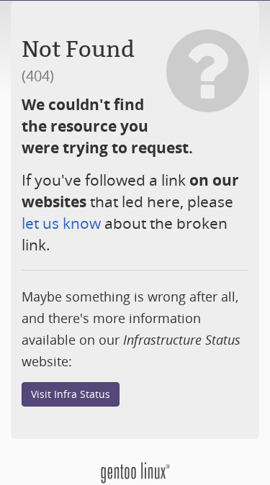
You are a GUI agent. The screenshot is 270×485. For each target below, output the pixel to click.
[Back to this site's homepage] (135, 472)
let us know (61, 223)
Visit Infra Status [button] (70, 394)
